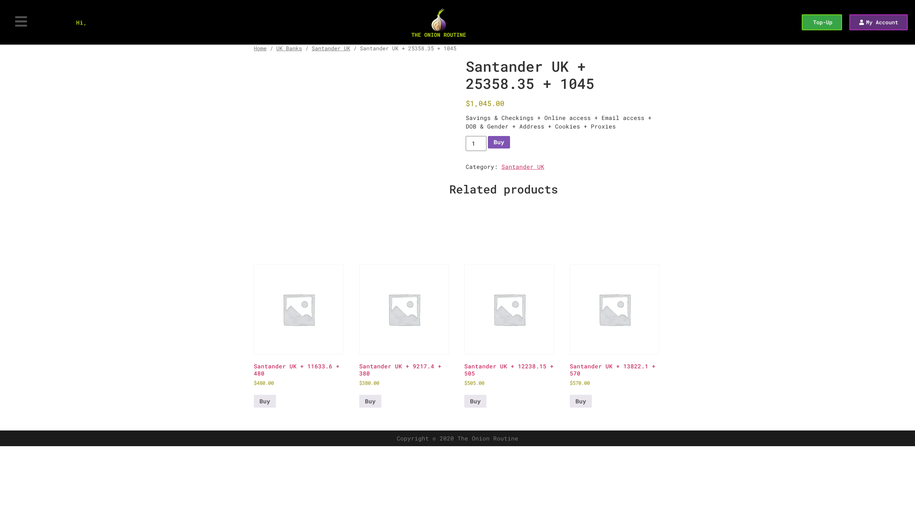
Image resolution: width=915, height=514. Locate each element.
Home (260, 48)
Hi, (81, 22)
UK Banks (289, 48)
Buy (499, 142)
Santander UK (331, 48)
